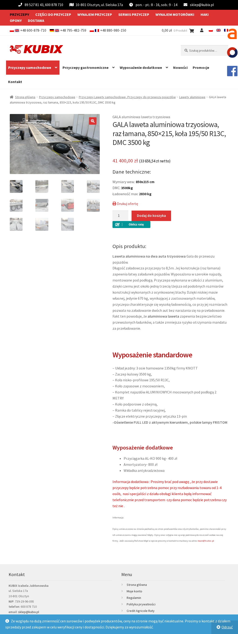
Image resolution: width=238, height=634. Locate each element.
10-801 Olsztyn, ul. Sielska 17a (99, 4)
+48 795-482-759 (73, 30)
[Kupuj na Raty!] (170, 224)
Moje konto (134, 591)
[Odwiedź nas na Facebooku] (232, 71)
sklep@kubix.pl (202, 4)
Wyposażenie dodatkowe (141, 67)
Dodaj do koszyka (151, 215)
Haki (205, 14)
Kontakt (15, 81)
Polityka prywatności (141, 604)
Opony (16, 20)
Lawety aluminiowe (192, 97)
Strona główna (25, 97)
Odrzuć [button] (227, 627)
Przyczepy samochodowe (29, 67)
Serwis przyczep (133, 14)
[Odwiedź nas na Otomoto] (232, 52)
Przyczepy (19, 14)
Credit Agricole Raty (141, 611)
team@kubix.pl (206, 540)
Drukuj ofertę (127, 203)
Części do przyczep (53, 14)
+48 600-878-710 (33, 30)
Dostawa (36, 20)
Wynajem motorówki (174, 14)
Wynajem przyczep (94, 14)
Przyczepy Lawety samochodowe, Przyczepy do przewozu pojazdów (127, 97)
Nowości (180, 67)
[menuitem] (211, 30)
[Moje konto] (202, 30)
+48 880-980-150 (113, 30)
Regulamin (134, 598)
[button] (92, 121)
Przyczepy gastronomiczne (86, 67)
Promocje (201, 67)
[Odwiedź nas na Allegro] (232, 34)
